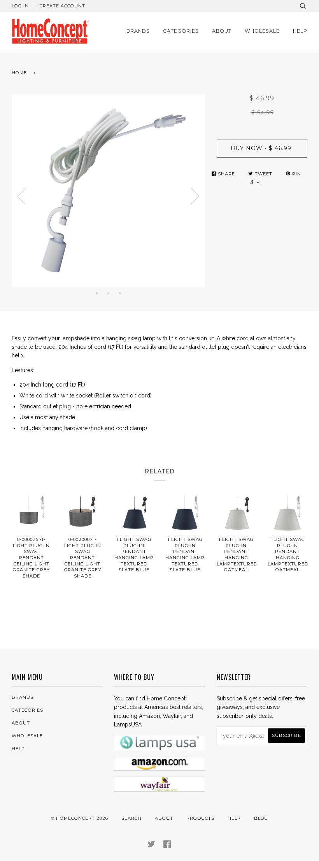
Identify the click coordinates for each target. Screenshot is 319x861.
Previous (21, 196)
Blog (261, 818)
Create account (62, 6)
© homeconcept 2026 (79, 818)
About (221, 31)
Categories (181, 31)
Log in (20, 6)
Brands (138, 31)
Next (195, 196)
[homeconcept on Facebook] (167, 845)
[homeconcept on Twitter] (151, 845)
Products (200, 818)
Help (300, 31)
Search (131, 818)
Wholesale (262, 31)
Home (19, 72)
